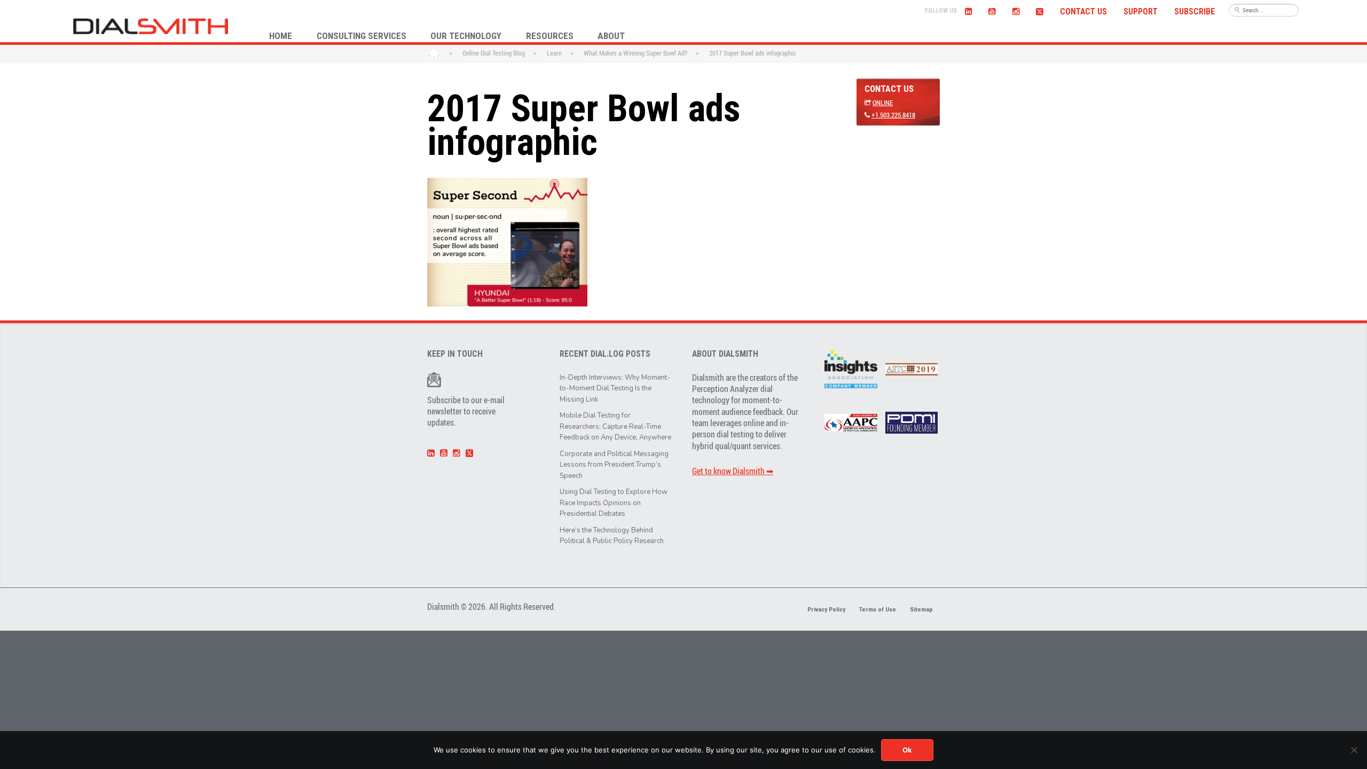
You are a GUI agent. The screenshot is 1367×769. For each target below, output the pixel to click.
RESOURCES (549, 35)
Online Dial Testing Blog (493, 53)
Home (434, 54)
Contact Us (1083, 12)
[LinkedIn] (968, 10)
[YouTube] (992, 10)
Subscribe (1194, 12)
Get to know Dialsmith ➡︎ (732, 471)
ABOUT (611, 35)
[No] (1353, 749)
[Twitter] (1039, 10)
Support (1141, 12)
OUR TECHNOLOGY (465, 35)
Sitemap (921, 609)
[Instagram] (1015, 10)
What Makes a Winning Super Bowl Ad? (635, 53)
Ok (907, 750)
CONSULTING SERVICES (361, 35)
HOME (280, 35)
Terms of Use (877, 609)
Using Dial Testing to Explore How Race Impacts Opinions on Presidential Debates (613, 503)
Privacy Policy (826, 609)
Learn (554, 53)
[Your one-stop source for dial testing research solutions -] (150, 26)
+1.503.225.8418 (893, 115)
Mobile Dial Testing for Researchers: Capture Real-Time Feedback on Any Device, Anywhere (615, 426)
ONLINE (883, 102)
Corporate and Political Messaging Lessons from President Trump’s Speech (614, 465)
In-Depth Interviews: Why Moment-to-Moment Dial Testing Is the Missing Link (615, 388)
